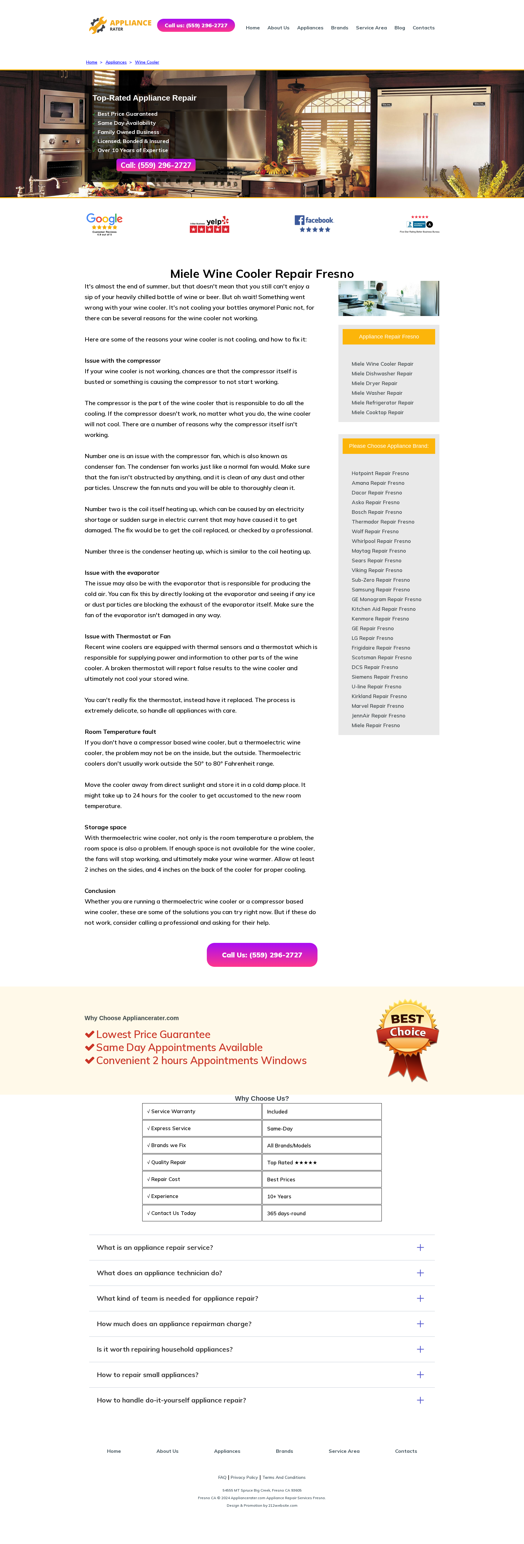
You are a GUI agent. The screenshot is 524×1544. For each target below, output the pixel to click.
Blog (400, 28)
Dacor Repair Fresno (377, 492)
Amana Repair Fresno (378, 483)
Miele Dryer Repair (375, 383)
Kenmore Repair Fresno (380, 618)
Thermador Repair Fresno (383, 521)
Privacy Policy (244, 1477)
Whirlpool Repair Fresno (381, 541)
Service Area (371, 28)
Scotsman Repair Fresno (382, 657)
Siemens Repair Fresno (380, 677)
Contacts (424, 28)
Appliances (310, 28)
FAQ (222, 1477)
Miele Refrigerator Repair (383, 402)
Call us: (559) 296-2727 (196, 25)
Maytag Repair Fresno (379, 550)
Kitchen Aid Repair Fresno (384, 609)
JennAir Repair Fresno (378, 715)
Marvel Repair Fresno (378, 706)
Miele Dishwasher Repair (382, 373)
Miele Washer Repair (377, 393)
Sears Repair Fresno (376, 560)
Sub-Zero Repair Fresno (381, 580)
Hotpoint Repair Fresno (380, 473)
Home (253, 28)
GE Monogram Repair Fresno (387, 599)
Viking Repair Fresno (377, 570)
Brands (339, 28)
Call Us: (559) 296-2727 (262, 954)
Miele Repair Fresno (376, 725)
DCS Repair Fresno (375, 667)
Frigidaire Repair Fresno (381, 647)
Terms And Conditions (284, 1477)
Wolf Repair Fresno (375, 531)
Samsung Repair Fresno (381, 589)
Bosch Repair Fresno (377, 512)
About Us (278, 28)
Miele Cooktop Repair (378, 412)
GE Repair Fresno (373, 628)
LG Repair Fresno (372, 638)
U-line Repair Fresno (376, 686)
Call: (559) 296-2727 (156, 165)
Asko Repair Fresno (376, 502)
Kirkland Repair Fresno (379, 696)
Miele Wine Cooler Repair (383, 364)
